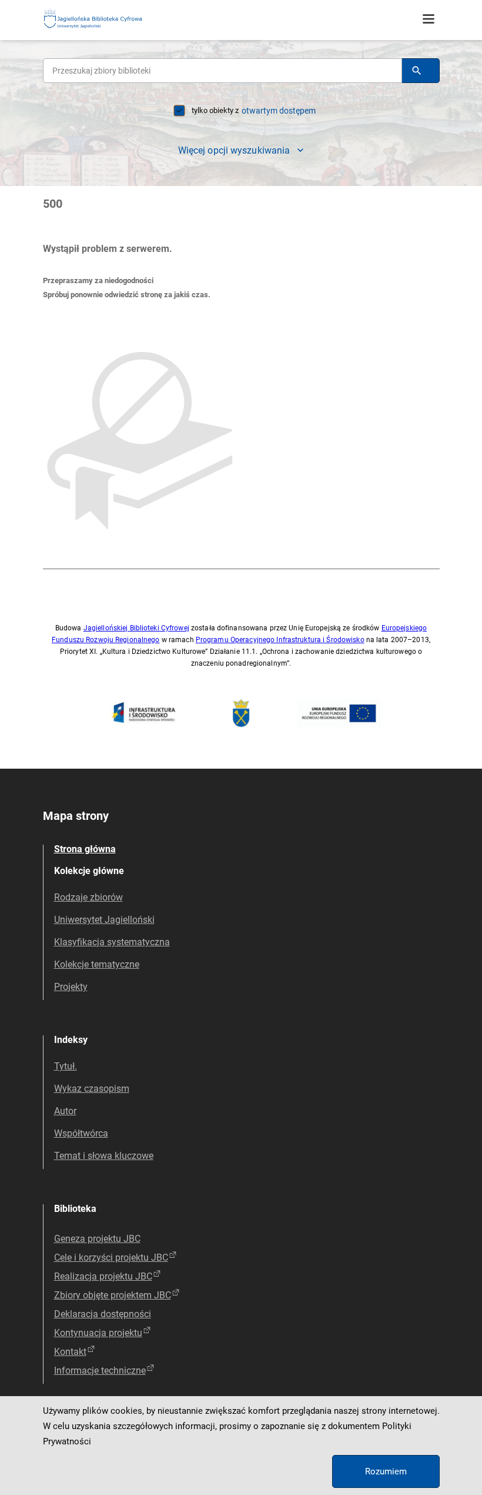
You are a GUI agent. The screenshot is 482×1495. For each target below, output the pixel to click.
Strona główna (85, 849)
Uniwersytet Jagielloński (104, 919)
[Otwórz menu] (428, 19)
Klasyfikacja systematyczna (112, 942)
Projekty (71, 986)
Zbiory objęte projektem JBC (112, 1295)
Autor (65, 1111)
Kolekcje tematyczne (96, 964)
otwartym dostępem (279, 110)
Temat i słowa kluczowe (103, 1155)
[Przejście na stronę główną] (122, 19)
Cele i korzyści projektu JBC (111, 1257)
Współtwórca (81, 1133)
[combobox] (222, 70)
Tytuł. (65, 1066)
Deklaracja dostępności (102, 1314)
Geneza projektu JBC (97, 1238)
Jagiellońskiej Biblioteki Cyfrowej (136, 628)
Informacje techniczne (100, 1370)
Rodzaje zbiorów (88, 897)
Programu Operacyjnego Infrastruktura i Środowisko (280, 640)
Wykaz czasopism (91, 1088)
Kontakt (70, 1351)
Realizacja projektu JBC (103, 1276)
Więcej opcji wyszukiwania (234, 150)
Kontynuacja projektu (98, 1332)
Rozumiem (386, 1471)
